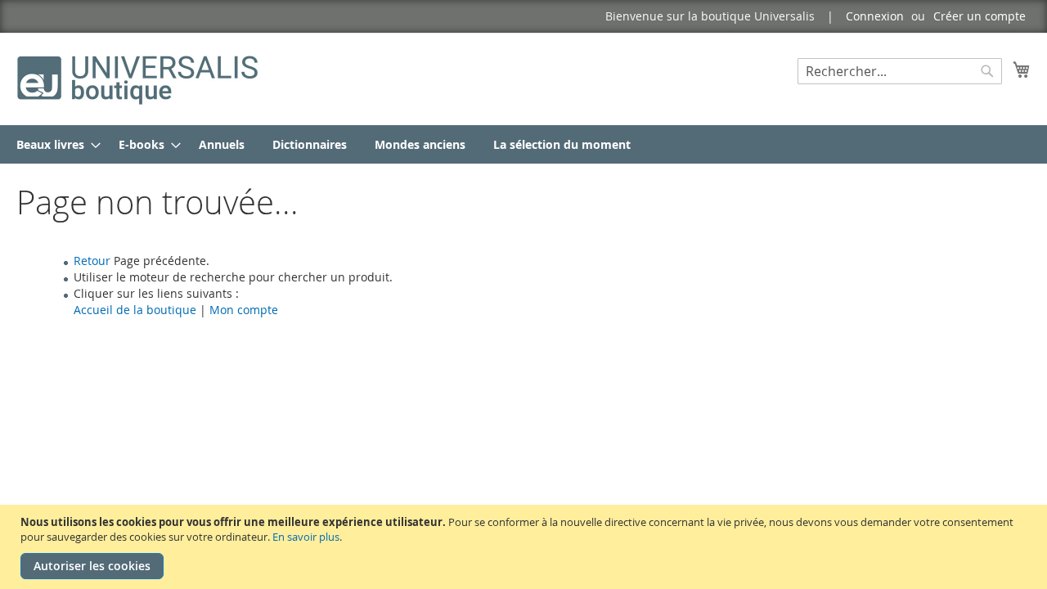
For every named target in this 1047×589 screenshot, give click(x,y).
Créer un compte (979, 16)
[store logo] (139, 78)
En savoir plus (305, 536)
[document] (525, 547)
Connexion (875, 16)
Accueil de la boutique (135, 309)
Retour (92, 260)
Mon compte (243, 309)
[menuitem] (54, 144)
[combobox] (900, 71)
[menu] (523, 144)
